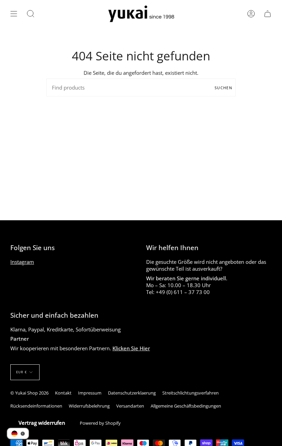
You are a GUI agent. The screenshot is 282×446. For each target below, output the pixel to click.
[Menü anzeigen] (14, 14)
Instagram (22, 261)
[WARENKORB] (267, 14)
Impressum (89, 393)
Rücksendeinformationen (36, 406)
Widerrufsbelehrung (89, 406)
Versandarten (130, 406)
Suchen (223, 87)
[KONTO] (251, 14)
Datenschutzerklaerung (132, 393)
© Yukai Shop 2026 (29, 393)
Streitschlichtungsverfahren (190, 393)
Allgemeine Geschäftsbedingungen (186, 406)
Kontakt (63, 393)
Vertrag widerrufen (42, 422)
